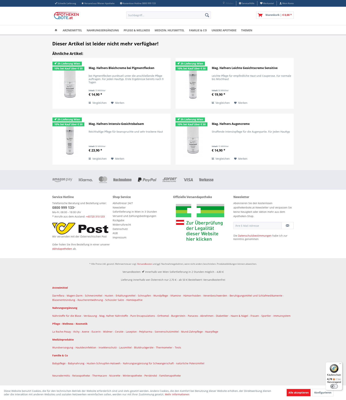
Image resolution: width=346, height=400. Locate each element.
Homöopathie (134, 300)
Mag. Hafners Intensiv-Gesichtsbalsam (116, 124)
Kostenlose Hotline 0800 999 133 (139, 3)
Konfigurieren (322, 392)
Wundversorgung (63, 347)
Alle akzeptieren (299, 392)
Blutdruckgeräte (144, 347)
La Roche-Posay (61, 331)
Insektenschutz (108, 347)
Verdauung (91, 315)
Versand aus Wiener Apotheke (99, 3)
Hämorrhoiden (192, 295)
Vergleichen (99, 103)
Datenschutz (120, 229)
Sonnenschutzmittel (167, 331)
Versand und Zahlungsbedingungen (134, 216)
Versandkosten (144, 263)
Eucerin (96, 331)
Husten (109, 295)
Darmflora (58, 295)
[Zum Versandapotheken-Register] (202, 223)
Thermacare (100, 375)
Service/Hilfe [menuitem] (247, 3)
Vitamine (175, 295)
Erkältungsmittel (126, 295)
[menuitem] (227, 3)
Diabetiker (222, 315)
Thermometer (164, 347)
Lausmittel (125, 347)
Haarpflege (212, 331)
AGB (115, 233)
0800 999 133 (63, 207)
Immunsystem (281, 315)
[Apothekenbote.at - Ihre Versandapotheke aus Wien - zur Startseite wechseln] (67, 16)
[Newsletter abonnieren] (287, 225)
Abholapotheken (62, 248)
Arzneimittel (60, 287)
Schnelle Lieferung (66, 3)
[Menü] (340, 364)
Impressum (119, 237)
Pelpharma (146, 331)
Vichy (76, 331)
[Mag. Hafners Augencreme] (193, 139)
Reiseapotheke (81, 375)
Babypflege (59, 363)
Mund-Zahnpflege (192, 331)
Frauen (255, 315)
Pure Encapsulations (142, 315)
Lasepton (131, 331)
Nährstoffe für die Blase (66, 315)
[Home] (56, 30)
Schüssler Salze (114, 300)
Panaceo (193, 315)
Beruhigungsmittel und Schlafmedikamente (256, 295)
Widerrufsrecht (122, 224)
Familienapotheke (170, 375)
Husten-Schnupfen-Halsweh (104, 363)
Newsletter (119, 207)
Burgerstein (178, 315)
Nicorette (115, 375)
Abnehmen (207, 315)
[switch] (334, 386)
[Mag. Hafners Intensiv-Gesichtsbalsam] (69, 139)
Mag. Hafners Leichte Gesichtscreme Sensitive (245, 68)
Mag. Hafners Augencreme (231, 124)
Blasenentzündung (63, 300)
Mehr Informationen (177, 394)
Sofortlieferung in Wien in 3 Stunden (135, 211)
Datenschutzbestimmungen (255, 235)
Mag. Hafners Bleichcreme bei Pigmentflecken (121, 68)
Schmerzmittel (94, 295)
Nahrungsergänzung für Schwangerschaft (148, 363)
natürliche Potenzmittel (190, 363)
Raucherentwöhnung (90, 300)
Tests (178, 347)
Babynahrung (76, 363)
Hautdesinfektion (86, 347)
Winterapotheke (132, 375)
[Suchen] (207, 15)
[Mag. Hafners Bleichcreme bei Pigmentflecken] (69, 83)
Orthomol (163, 315)
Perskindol (151, 375)
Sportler (266, 315)
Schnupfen (144, 295)
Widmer (108, 331)
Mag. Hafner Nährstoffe (113, 315)
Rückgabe (118, 220)
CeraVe (119, 331)
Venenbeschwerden (215, 295)
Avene (86, 331)
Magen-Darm (75, 295)
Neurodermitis (61, 375)
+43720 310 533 (95, 216)
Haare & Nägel (239, 315)
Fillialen (229, 3)
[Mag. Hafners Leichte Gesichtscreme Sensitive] (193, 83)
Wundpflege (160, 295)
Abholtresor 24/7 (123, 203)
